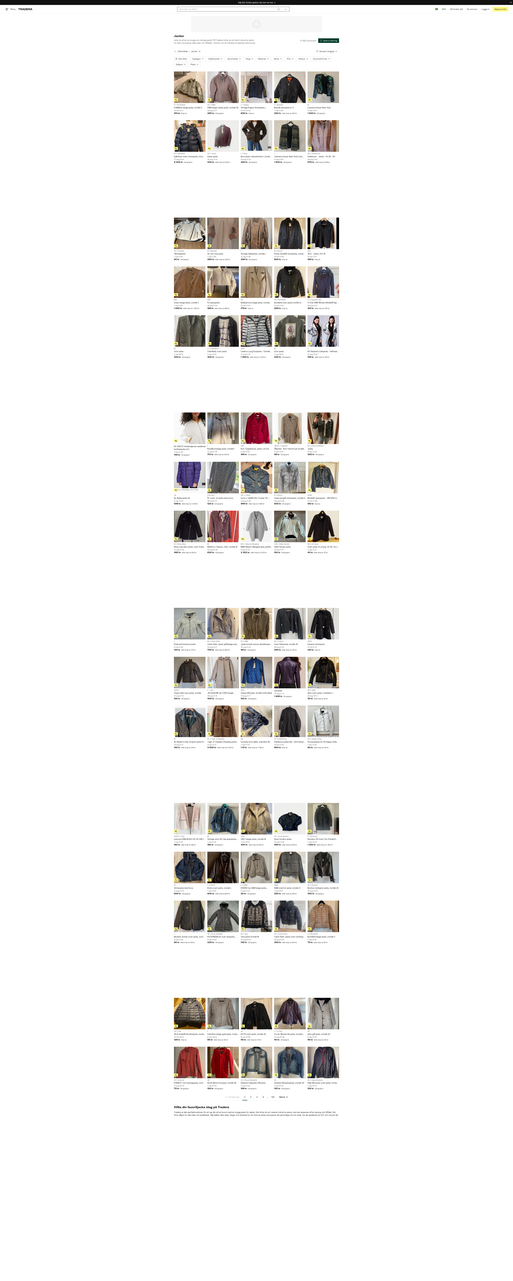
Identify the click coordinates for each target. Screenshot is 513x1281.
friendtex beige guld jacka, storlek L (222, 1034)
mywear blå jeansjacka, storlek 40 (289, 1083)
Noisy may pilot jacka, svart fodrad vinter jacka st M (189, 547)
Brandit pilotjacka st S (284, 107)
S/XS (242, 349)
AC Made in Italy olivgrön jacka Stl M (189, 742)
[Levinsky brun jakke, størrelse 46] (256, 721)
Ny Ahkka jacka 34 (182, 498)
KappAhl (284, 446)
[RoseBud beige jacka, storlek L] (223, 428)
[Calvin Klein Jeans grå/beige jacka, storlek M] (223, 623)
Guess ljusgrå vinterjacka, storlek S (289, 498)
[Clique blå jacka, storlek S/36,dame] (256, 672)
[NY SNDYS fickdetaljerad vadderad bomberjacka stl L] (189, 428)
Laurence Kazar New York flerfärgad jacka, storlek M (319, 107)
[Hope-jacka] (223, 136)
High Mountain (317, 1080)
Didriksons (316, 154)
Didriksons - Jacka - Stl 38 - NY (321, 156)
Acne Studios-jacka (282, 839)
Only (182, 836)
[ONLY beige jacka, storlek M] (256, 818)
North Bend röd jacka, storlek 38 (221, 1083)
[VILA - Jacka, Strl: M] (323, 233)
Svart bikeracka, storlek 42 (286, 644)
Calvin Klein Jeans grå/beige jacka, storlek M (222, 644)
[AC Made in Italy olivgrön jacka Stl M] (189, 721)
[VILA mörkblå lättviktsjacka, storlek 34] (189, 1013)
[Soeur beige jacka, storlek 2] (189, 282)
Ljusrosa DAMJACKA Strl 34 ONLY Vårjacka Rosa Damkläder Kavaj (189, 839)
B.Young (315, 544)
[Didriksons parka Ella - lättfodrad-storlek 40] (290, 721)
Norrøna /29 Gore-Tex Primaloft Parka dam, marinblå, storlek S (322, 839)
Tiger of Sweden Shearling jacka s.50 (221, 742)
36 (309, 1080)
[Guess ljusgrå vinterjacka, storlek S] (290, 477)
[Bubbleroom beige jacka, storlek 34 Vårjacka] (256, 282)
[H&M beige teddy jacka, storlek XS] (223, 87)
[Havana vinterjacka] (323, 623)
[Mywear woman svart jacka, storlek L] (189, 916)
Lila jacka (278, 691)
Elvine (280, 251)
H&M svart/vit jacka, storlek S (287, 888)
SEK (444, 9)
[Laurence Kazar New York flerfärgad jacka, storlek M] (323, 87)
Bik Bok (214, 251)
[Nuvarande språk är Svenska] (436, 9)
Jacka (310, 449)
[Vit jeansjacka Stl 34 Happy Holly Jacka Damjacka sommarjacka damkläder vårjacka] (323, 721)
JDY (211, 690)
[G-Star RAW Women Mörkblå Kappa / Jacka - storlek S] (323, 282)
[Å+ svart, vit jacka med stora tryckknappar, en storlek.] (223, 477)
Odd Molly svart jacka (217, 351)
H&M (213, 105)
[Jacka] (323, 428)
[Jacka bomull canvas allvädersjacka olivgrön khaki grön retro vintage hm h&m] (256, 623)
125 (272, 1097)
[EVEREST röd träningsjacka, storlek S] (189, 1062)
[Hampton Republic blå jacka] (256, 1062)
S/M (208, 300)
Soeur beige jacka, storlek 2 (186, 302)
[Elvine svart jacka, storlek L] (223, 867)
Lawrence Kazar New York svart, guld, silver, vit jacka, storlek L (288, 156)
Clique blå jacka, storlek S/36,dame (256, 693)
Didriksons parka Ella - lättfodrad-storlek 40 (289, 742)
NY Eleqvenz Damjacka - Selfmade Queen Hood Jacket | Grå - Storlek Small (323, 351)
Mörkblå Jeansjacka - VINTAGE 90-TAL (323, 498)
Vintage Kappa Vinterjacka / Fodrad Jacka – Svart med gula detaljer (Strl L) (254, 107)
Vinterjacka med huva (183, 888)
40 (275, 739)
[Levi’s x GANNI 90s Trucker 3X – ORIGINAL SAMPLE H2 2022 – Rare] (256, 477)
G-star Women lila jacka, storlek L (289, 1034)
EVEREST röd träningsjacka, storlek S (189, 1083)
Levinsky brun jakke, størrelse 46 (255, 742)
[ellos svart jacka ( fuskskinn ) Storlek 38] (323, 672)
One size (210, 495)
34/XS (176, 690)
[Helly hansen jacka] (290, 526)
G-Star (279, 1031)
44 (242, 1080)
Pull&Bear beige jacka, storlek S (188, 107)
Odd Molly (214, 349)
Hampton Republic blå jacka (253, 1083)
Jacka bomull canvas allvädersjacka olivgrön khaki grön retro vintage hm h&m (256, 644)
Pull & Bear (181, 105)
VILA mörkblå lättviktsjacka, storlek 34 (189, 1034)
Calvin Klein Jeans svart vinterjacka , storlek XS (290, 937)
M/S (175, 300)
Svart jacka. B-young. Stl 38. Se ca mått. (323, 547)
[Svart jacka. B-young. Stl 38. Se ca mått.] (323, 526)
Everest (181, 1080)
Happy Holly (316, 739)
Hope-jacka (212, 156)
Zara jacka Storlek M (250, 937)
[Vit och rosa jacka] (223, 233)
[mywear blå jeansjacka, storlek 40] (290, 1062)
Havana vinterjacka (316, 644)
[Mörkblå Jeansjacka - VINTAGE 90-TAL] (323, 477)
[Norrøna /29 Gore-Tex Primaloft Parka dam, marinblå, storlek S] (323, 818)
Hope (213, 154)
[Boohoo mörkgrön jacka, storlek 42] (323, 867)
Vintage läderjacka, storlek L (253, 254)
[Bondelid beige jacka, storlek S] (323, 916)
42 (175, 251)
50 (208, 739)
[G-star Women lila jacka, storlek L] (290, 1013)
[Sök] (279, 9)
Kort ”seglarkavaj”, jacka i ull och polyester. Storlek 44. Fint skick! (255, 449)
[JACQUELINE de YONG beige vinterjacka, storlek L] (223, 672)
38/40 (276, 446)
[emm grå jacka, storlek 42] (323, 1013)
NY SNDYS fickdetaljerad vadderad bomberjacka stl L (189, 447)
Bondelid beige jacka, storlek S (321, 937)
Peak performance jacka (185, 644)
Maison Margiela (252, 544)
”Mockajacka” (180, 254)
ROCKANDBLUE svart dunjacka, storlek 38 (221, 937)
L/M (275, 544)
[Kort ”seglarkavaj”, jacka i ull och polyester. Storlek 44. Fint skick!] (256, 428)
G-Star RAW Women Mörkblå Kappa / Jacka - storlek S (323, 302)
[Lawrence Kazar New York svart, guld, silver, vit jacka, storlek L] (290, 136)
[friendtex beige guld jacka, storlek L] (223, 1013)
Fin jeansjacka (213, 302)
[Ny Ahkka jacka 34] (189, 477)
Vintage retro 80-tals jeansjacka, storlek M (222, 839)
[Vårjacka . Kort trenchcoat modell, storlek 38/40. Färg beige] (290, 428)
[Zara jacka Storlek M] (256, 916)
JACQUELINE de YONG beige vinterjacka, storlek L (220, 693)
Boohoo (315, 885)
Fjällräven (181, 154)
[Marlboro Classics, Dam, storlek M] (223, 526)
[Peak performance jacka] (189, 623)
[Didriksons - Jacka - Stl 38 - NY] (323, 136)
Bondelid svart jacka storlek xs (287, 302)
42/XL (310, 641)
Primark (181, 251)
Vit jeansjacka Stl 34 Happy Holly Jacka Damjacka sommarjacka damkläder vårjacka (322, 742)
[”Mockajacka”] (189, 233)
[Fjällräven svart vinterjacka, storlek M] (189, 136)
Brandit (280, 105)
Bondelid (281, 300)
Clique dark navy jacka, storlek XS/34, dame (187, 693)
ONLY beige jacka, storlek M (253, 839)
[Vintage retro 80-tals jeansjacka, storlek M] (223, 818)
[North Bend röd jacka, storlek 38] (223, 1062)
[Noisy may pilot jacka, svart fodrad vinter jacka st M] (189, 526)
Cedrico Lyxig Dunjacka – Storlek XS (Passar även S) (255, 351)
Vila (309, 251)
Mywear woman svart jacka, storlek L (189, 937)
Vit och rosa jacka (215, 254)
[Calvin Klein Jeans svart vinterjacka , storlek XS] (290, 916)
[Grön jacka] (189, 331)
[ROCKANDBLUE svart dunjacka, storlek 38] (223, 916)
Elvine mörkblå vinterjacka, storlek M (289, 254)
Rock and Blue (217, 934)
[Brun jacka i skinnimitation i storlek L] (256, 136)
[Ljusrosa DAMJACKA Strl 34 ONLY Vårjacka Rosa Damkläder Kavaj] (189, 818)
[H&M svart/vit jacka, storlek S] (290, 867)
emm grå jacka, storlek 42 (319, 1034)
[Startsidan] (25, 9)
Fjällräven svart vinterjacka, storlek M (189, 156)
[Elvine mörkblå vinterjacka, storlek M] (290, 233)
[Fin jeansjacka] (223, 282)
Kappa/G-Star (316, 300)
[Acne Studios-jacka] (290, 818)
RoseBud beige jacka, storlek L (221, 449)
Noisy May (181, 544)
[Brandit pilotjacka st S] (290, 87)
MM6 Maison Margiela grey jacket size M (256, 547)
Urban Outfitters (317, 446)
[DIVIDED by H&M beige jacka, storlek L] (256, 867)
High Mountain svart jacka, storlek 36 (323, 1083)
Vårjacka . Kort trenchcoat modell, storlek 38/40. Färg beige (289, 449)
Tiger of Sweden (217, 739)
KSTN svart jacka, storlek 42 (253, 1034)
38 (309, 154)
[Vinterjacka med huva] (189, 867)
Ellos (245, 154)
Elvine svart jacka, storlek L (219, 888)
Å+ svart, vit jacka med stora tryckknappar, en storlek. (220, 498)
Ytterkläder (182, 51)
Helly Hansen (284, 544)
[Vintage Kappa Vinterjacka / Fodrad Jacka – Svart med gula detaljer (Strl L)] (256, 87)
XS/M (310, 495)
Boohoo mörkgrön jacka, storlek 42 (323, 888)
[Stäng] (511, 2)
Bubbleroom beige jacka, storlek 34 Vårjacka (255, 302)
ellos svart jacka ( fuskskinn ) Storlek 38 (320, 693)
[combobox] (229, 9)
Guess (279, 495)
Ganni (248, 495)
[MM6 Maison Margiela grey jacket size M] (256, 526)
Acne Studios (283, 836)
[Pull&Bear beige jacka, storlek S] (189, 87)
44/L (242, 446)
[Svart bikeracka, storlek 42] (290, 623)
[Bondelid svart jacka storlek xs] (290, 282)
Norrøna (314, 836)
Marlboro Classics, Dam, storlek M (222, 547)
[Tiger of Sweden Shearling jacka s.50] (223, 721)
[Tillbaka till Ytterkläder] (175, 51)
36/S (242, 690)
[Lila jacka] (290, 672)
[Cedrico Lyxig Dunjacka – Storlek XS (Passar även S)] (256, 331)
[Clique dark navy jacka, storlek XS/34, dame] (189, 672)
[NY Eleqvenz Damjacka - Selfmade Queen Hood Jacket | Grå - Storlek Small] (323, 331)
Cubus (280, 641)
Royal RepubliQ (251, 1080)
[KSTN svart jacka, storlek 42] (256, 1013)
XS (208, 105)
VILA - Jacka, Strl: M (316, 254)
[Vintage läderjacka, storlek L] (256, 233)
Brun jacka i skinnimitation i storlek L (256, 156)
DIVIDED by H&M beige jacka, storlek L (254, 888)
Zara (246, 934)
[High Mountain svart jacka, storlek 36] (323, 1062)
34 (208, 154)
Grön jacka (178, 351)
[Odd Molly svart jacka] (223, 331)
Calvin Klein (215, 641)
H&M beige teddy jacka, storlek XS (222, 107)
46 (242, 739)
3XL (242, 495)
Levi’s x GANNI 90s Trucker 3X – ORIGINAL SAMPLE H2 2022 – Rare (256, 498)
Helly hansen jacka (282, 547)
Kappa (246, 105)
